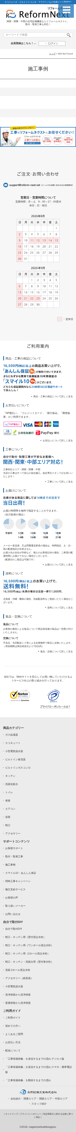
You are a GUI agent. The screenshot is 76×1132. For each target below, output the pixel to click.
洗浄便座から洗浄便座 (18, 994)
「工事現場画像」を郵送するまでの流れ (28, 1080)
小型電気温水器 (14, 751)
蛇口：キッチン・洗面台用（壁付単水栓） (29, 961)
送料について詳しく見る (60, 607)
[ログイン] (52, 43)
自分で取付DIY (13, 928)
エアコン (10, 808)
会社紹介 (16, 1098)
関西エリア (45, 1098)
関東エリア (30, 1098)
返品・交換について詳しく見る (56, 651)
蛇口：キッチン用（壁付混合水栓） (25, 937)
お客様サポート (14, 848)
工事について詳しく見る (60, 481)
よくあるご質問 (14, 1034)
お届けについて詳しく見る (59, 564)
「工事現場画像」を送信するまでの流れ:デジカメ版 (34, 1058)
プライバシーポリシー (30, 1114)
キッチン (10, 775)
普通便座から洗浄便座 (18, 1002)
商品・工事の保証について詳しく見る (53, 396)
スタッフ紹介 (39, 1103)
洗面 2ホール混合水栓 (17, 970)
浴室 (7, 817)
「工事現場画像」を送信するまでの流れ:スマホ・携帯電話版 (38, 1070)
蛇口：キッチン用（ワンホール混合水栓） (29, 945)
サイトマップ (11, 1114)
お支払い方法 (12, 1042)
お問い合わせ (12, 914)
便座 (7, 800)
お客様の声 (11, 897)
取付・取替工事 (14, 856)
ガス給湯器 (11, 734)
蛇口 (7, 825)
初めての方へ (12, 1025)
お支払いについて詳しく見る (58, 440)
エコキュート (12, 743)
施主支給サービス (15, 889)
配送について (12, 1050)
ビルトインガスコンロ (18, 767)
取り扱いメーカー (15, 905)
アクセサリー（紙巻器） (19, 978)
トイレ (9, 792)
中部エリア (61, 1098)
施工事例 (10, 864)
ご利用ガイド (12, 1017)
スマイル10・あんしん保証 (20, 872)
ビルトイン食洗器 (15, 759)
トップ (52, 54)
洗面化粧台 (11, 784)
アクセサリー (12, 833)
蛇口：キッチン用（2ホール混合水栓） (27, 953)
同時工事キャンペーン (18, 881)
